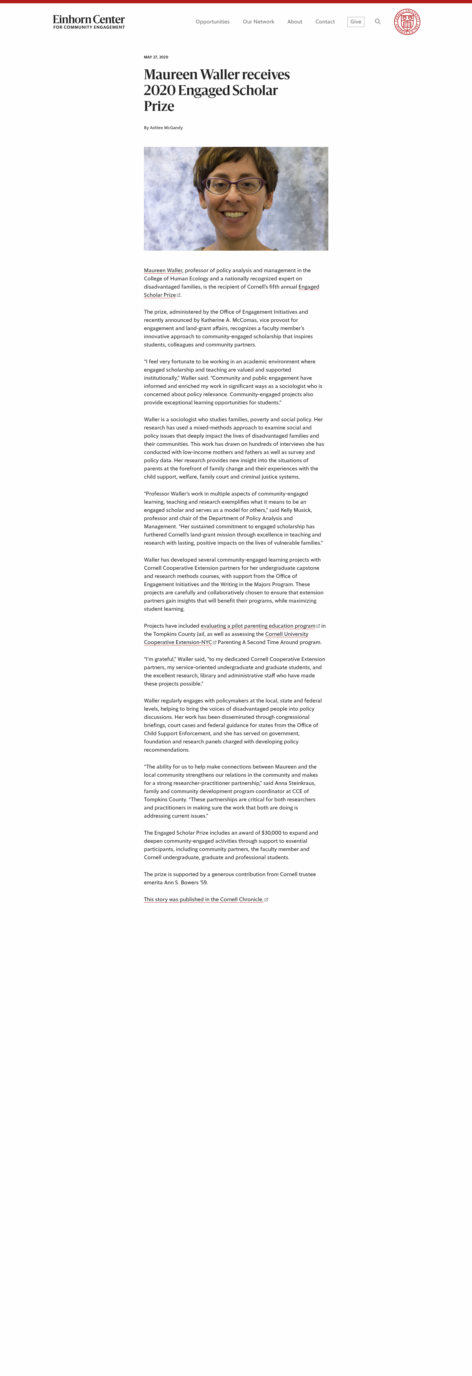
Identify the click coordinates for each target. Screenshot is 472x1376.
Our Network (258, 22)
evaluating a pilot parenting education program (258, 626)
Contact (325, 22)
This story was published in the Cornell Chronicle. (204, 899)
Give (355, 22)
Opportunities (213, 22)
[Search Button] (377, 22)
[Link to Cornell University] (400, 22)
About (294, 22)
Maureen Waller (163, 270)
